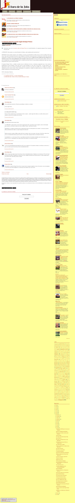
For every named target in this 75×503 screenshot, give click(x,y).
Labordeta (67, 371)
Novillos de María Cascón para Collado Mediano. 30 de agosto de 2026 (64, 148)
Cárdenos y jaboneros (59, 146)
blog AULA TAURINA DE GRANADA (61, 431)
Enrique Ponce (8, 45)
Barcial (55, 349)
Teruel (59, 394)
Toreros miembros (36, 11)
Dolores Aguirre (56, 357)
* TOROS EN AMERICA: (59, 302)
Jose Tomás (59, 370)
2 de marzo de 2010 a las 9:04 (9, 140)
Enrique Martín (7, 164)
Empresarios (56, 359)
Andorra (57, 347)
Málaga (55, 375)
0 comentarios (13, 26)
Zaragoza (60, 399)
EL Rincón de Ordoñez (59, 174)
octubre (57, 417)
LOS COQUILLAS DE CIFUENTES (61, 331)
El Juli (67, 358)
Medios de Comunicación (57, 376)
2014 (56, 408)
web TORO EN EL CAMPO (60, 444)
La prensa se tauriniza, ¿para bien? (61, 456)
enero (57, 494)
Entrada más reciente (5, 173)
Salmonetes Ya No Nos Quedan (61, 128)
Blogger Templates (4, 499)
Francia (56, 366)
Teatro (68, 393)
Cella (64, 352)
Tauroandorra (56, 393)
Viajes (63, 397)
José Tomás (63, 370)
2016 (57, 343)
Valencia (55, 397)
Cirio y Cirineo (58, 314)
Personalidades (63, 383)
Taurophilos (57, 248)
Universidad (66, 396)
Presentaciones (56, 385)
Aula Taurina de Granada (60, 322)
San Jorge (65, 388)
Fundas (63, 366)
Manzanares (59, 375)
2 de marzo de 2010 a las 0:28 (9, 117)
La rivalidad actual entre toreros (61, 478)
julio (57, 422)
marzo (57, 427)
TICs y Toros (63, 394)
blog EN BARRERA (59, 468)
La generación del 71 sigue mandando (13, 75)
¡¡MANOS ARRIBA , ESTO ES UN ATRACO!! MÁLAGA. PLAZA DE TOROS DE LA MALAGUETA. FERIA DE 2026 (64, 158)
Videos (67, 398)
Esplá (67, 360)
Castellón (55, 352)
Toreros (67, 394)
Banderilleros (63, 348)
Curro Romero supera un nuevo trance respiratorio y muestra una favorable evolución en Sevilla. (61, 192)
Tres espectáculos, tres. (60, 464)
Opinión (64, 379)
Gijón (62, 367)
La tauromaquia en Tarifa (60, 135)
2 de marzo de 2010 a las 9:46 (9, 161)
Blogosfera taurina (64, 349)
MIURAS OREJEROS (63, 166)
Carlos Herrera (66, 351)
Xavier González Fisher (9, 94)
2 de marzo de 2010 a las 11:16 (9, 169)
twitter (63, 396)
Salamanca (55, 388)
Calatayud (55, 350)
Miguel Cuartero (65, 376)
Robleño (67, 387)
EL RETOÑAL (58, 239)
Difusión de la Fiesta (65, 356)
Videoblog (63, 398)
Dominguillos (58, 284)
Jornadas (65, 369)
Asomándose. (62, 224)
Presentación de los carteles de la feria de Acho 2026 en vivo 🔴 (64, 257)
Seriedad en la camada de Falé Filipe (61, 308)
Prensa (67, 384)
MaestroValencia (8, 143)
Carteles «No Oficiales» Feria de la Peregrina (62, 249)
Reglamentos (57, 387)
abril (57, 426)
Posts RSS (19, 11)
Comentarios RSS (27, 11)
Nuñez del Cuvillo (66, 378)
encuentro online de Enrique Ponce (20, 48)
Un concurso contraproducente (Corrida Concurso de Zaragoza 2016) (23, 28)
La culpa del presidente (60, 451)
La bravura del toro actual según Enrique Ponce (17, 41)
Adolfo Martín (68, 343)
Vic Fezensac (67, 397)
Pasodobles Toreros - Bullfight (62, 119)
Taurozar (65, 393)
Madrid (66, 374)
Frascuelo (59, 366)
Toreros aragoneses (57, 395)
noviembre (58, 416)
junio (57, 423)
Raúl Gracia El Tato (58, 386)
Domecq (60, 357)
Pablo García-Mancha (9, 87)
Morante (55, 377)
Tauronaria (60, 393)
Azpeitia (59, 348)
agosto (57, 420)
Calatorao (59, 350)
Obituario (55, 379)
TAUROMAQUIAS (58, 255)
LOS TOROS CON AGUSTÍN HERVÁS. (62, 155)
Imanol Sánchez (63, 368)
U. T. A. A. (57, 274)
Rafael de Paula (67, 385)
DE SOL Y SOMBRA (59, 181)
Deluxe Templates (12, 499)
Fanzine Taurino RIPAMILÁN (13, 23)
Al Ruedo (5, 11)
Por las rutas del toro (59, 307)
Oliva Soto (59, 379)
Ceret (67, 352)
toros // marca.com (59, 216)
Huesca (56, 368)
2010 (56, 413)
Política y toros (57, 384)
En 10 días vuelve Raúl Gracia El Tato (62, 436)
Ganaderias (68, 366)
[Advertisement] (15, 80)
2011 (56, 412)
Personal (58, 383)
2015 (55, 343)
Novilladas (60, 378)
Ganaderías (58, 367)
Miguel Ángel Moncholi (63, 323)
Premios (62, 384)
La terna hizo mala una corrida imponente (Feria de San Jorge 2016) (22, 34)
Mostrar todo (68, 338)
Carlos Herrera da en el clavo (60, 476)
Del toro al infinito (58, 190)
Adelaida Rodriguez (62, 343)
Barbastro (67, 348)
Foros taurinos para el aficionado (61, 475)
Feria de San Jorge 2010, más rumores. (62, 472)
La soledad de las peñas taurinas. (15, 18)
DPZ (63, 357)
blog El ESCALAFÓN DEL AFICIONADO (62, 452)
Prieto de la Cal (62, 385)
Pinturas (67, 383)
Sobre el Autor (12, 11)
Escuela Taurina (61, 360)
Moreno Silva (67, 377)
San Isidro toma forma (59, 448)
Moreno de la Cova (61, 377)
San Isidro (60, 388)
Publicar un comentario (6, 172)
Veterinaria (59, 397)
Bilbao (58, 349)
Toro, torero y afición (59, 264)
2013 (56, 409)
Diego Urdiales (58, 356)
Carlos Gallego (61, 351)
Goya (64, 367)
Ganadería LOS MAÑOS (59, 223)
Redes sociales (64, 386)
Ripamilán (62, 387)
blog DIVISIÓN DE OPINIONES (61, 486)
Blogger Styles (4, 500)
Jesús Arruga (60, 369)
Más (16, 26)
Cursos (68, 355)
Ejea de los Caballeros (60, 358)
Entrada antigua (49, 173)
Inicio (27, 173)
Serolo (67, 389)
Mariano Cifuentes (65, 375)
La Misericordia (61, 371)
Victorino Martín (58, 398)
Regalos (68, 386)
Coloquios (56, 353)
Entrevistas (55, 360)
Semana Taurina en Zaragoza (61, 460)
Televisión (55, 394)
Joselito (68, 370)
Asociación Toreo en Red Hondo (61, 165)
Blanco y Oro (58, 301)
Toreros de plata (63, 395)
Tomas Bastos (62, 231)
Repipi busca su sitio (59, 459)
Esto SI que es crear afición (60, 449)
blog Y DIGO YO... (59, 438)
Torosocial (59, 396)
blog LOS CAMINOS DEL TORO (61, 479)
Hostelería (68, 367)
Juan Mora (55, 371)
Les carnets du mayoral (59, 230)
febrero (57, 493)
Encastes (61, 359)
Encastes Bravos (58, 198)
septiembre (58, 419)
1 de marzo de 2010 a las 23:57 (9, 108)
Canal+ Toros (64, 350)
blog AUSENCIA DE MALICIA (60, 482)
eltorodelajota (7, 102)
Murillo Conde (56, 378)
